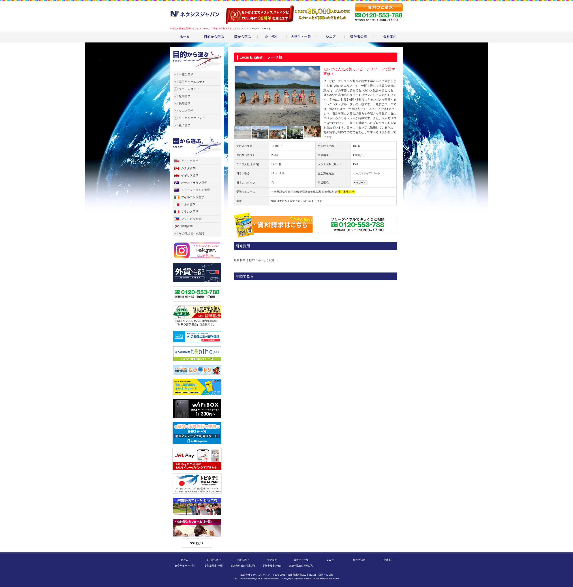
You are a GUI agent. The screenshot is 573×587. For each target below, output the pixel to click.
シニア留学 (186, 110)
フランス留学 (190, 211)
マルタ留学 (188, 204)
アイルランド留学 (192, 197)
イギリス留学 (190, 175)
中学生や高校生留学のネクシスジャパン (190, 28)
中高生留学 (186, 74)
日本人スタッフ (235, 28)
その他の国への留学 (192, 233)
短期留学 (184, 96)
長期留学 (184, 103)
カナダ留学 (188, 168)
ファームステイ (189, 89)
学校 (215, 28)
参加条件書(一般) (213, 565)
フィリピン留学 (191, 219)
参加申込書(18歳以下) (301, 565)
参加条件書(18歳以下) (243, 565)
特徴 (222, 28)
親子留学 (184, 125)
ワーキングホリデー (192, 118)
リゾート (361, 182)
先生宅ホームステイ (192, 81)
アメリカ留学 (190, 161)
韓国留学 (187, 226)
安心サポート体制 (185, 565)
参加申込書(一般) (272, 565)
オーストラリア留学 (194, 182)
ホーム (184, 559)
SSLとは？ (197, 543)
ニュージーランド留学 (195, 190)
